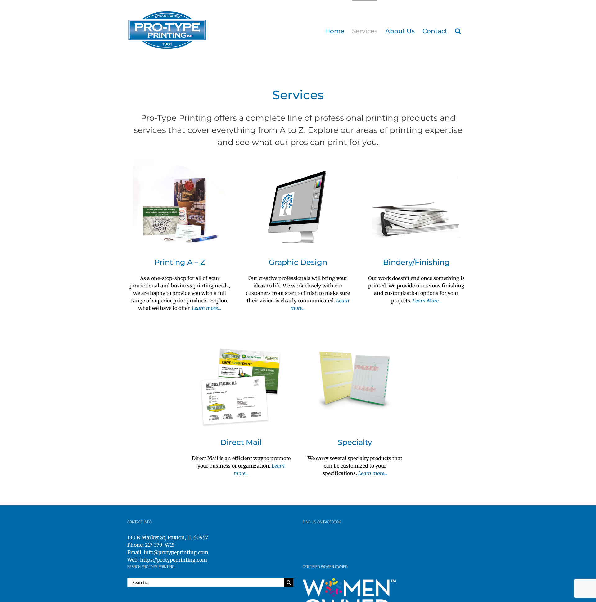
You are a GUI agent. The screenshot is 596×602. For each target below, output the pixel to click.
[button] (458, 30)
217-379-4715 (159, 545)
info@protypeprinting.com (176, 552)
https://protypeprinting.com (173, 560)
